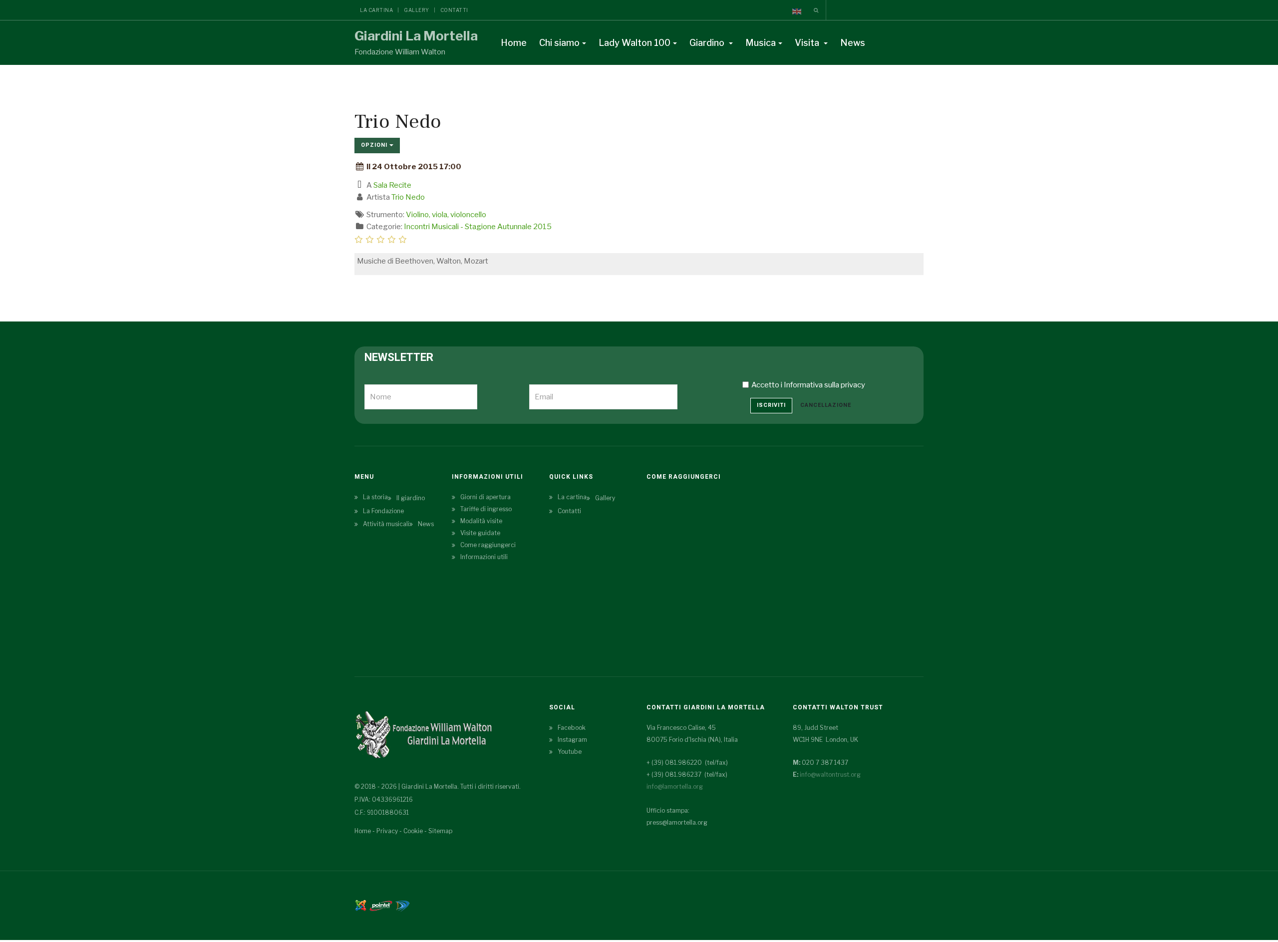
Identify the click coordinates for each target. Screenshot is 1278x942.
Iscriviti (771, 405)
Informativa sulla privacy (824, 384)
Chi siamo (559, 42)
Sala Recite (392, 185)
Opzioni (375, 145)
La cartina (376, 10)
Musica (760, 42)
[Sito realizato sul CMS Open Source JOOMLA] (360, 905)
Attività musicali (386, 524)
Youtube (570, 751)
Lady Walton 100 (634, 42)
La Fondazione (383, 511)
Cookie (413, 831)
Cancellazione (825, 405)
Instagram (572, 739)
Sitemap (440, 831)
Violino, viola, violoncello (446, 214)
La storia (375, 497)
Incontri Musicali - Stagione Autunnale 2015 (478, 226)
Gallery (416, 10)
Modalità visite (481, 521)
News (852, 42)
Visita (808, 42)
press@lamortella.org (676, 822)
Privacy (387, 831)
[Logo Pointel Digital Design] (402, 905)
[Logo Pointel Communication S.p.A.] (380, 905)
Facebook (572, 727)
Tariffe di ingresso (486, 509)
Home (514, 42)
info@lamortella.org (674, 786)
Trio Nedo (408, 197)
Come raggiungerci (488, 545)
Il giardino (410, 498)
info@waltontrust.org (830, 774)
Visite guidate (480, 533)
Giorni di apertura (485, 497)
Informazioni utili (484, 557)
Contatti (454, 10)
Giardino (707, 42)
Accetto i (808, 384)
